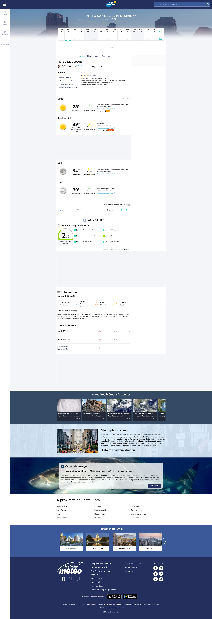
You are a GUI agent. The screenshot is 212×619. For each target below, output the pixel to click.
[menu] (5, 4)
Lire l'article (154, 486)
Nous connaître (97, 578)
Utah (69, 10)
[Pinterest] (155, 579)
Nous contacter (97, 586)
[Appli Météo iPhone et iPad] (114, 596)
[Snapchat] (155, 573)
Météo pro (129, 571)
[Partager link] (117, 210)
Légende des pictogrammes (103, 589)
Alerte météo (97, 574)
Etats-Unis (63, 10)
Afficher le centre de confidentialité (112, 608)
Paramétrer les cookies (151, 604)
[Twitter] (161, 568)
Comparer (106, 56)
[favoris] (134, 15)
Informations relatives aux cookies (109, 604)
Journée (81, 56)
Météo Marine (131, 567)
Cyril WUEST (78, 65)
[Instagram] (161, 573)
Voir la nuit (124, 99)
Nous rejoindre (97, 582)
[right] (164, 407)
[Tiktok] (161, 579)
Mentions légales (69, 604)
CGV (83, 604)
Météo (58, 10)
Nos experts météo (99, 567)
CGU (78, 604)
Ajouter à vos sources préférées (71, 210)
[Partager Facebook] (121, 210)
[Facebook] (155, 568)
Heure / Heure (93, 56)
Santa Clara (75, 10)
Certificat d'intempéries (101, 571)
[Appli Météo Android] (130, 596)
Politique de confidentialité (132, 604)
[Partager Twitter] (126, 210)
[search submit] (208, 4)
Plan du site (91, 604)
